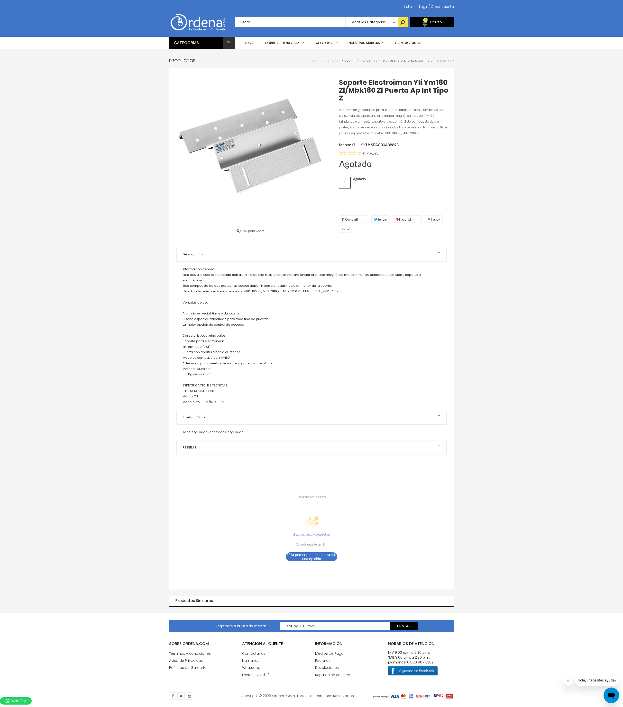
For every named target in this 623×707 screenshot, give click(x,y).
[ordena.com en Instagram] (189, 696)
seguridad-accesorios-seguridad (218, 432)
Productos (182, 61)
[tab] (311, 254)
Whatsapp (251, 667)
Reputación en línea (332, 674)
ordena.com (283, 695)
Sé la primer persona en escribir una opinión (311, 556)
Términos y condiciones (190, 653)
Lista (408, 6)
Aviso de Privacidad (186, 660)
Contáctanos (254, 653)
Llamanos (250, 660)
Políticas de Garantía (188, 667)
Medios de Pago (329, 653)
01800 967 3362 (420, 662)
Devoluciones (327, 667)
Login (423, 6)
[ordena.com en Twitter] (181, 696)
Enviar (404, 626)
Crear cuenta (441, 6)
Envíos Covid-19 (256, 674)
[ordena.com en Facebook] (172, 696)
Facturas (322, 660)
